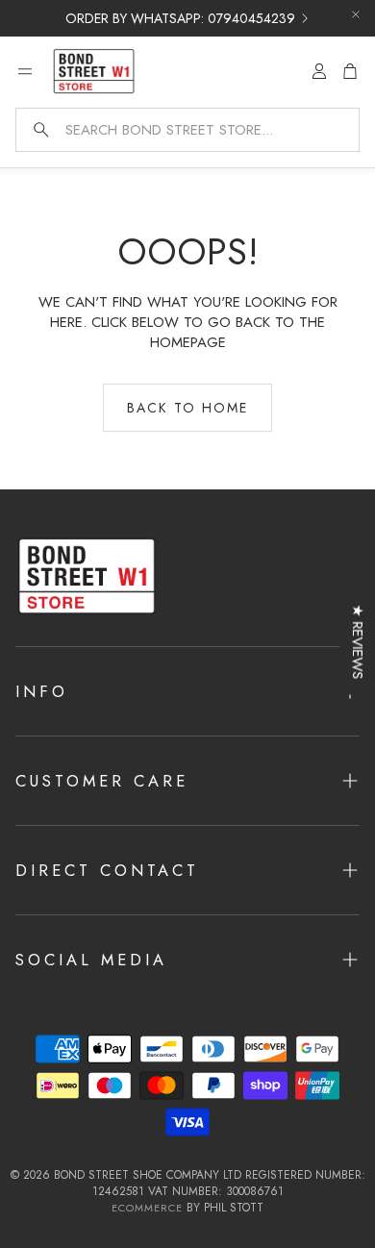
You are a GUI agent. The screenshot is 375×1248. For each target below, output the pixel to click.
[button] (187, 130)
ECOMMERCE (147, 1207)
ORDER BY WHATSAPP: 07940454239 (180, 18)
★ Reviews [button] (357, 642)
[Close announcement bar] (355, 14)
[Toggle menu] (25, 71)
